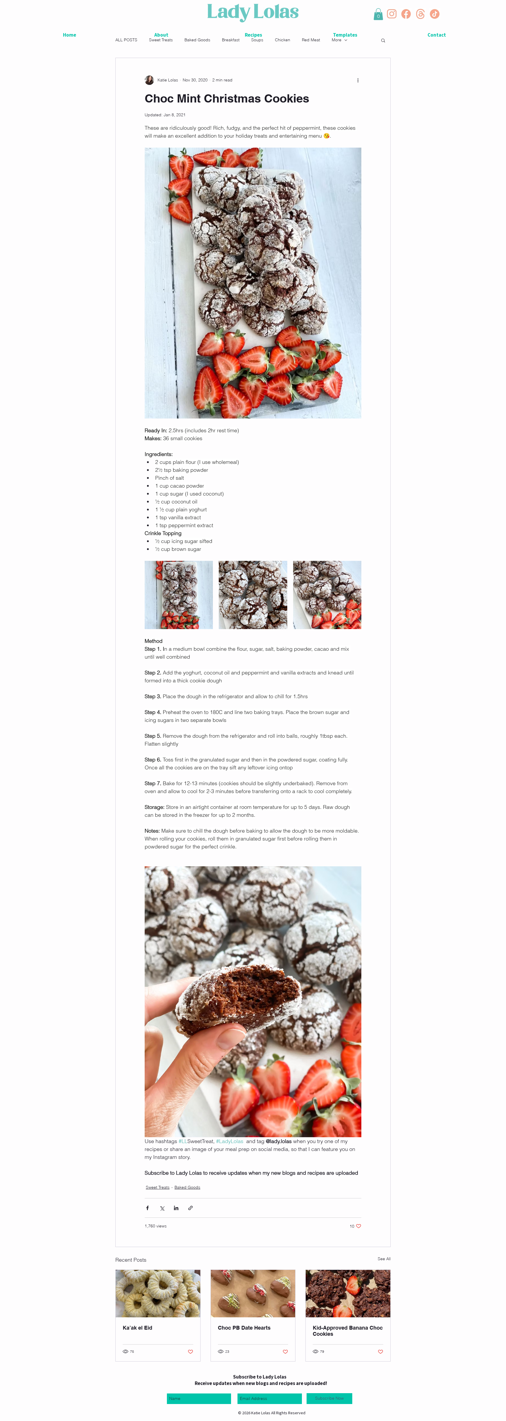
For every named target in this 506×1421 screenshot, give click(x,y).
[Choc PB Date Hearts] (253, 1293)
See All (384, 1258)
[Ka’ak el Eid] (158, 1293)
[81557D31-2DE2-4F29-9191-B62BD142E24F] (406, 14)
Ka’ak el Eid (137, 1328)
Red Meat (311, 39)
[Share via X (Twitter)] (162, 1208)
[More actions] (357, 80)
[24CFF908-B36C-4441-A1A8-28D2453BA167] (434, 14)
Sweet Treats (161, 39)
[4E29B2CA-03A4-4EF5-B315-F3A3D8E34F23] (391, 14)
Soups (257, 39)
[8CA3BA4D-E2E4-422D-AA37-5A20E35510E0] (420, 14)
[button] (378, 14)
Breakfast (231, 39)
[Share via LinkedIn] (176, 1208)
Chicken (282, 39)
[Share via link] (190, 1208)
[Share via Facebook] (147, 1208)
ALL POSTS (126, 39)
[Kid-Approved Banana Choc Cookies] (348, 1293)
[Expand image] (179, 595)
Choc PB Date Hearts (244, 1328)
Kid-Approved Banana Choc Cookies (348, 1331)
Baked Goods (197, 39)
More (336, 39)
